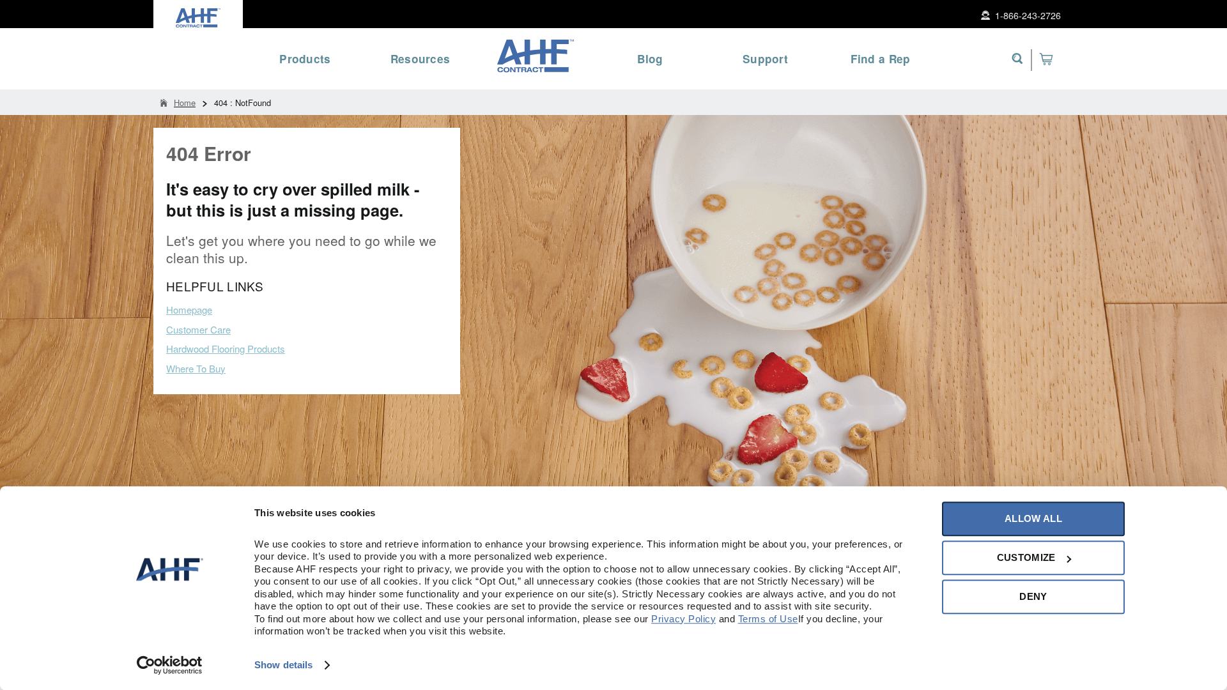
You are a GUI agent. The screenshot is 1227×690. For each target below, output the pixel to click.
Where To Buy (196, 368)
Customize (1026, 557)
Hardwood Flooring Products (225, 348)
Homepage (189, 309)
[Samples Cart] (1046, 59)
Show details (283, 664)
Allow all (1033, 518)
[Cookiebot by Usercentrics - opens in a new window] (170, 665)
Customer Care (198, 329)
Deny (1033, 596)
